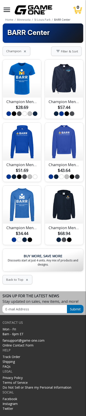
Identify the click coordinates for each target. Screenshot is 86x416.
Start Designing (22, 89)
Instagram (10, 404)
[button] (7, 10)
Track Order (11, 357)
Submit (75, 309)
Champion (16, 51)
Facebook (10, 399)
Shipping (9, 361)
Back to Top (17, 279)
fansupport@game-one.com (23, 340)
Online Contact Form (18, 345)
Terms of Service (15, 382)
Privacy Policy (13, 378)
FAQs (7, 366)
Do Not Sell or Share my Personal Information (37, 387)
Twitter (8, 408)
